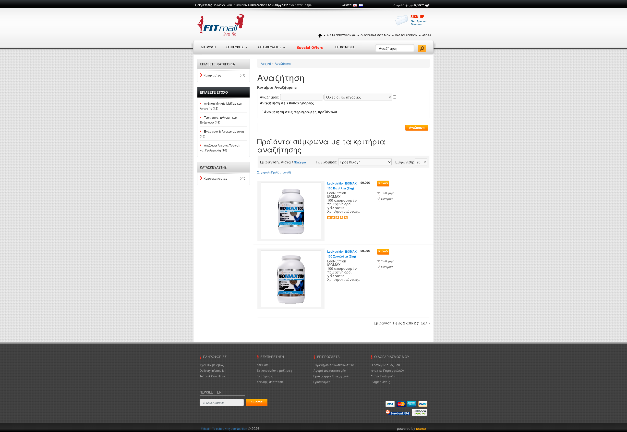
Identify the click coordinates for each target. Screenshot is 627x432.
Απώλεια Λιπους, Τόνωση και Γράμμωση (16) (220, 147)
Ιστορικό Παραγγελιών (387, 370)
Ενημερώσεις (380, 382)
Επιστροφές (266, 376)
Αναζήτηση (283, 63)
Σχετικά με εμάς (212, 365)
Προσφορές (322, 382)
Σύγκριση (387, 198)
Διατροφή (208, 47)
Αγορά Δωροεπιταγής (330, 370)
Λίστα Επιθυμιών (383, 376)
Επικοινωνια (344, 47)
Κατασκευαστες (215, 178)
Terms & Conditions (213, 376)
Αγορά (426, 35)
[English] (355, 5)
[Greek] (361, 5)
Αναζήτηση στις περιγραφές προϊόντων (300, 111)
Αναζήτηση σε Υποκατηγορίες (287, 102)
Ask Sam (262, 365)
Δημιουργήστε (278, 5)
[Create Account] (412, 23)
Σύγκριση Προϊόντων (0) (274, 172)
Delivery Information (213, 370)
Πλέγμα (300, 162)
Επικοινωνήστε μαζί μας (274, 370)
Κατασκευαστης (269, 47)
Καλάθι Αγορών (406, 35)
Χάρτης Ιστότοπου (270, 382)
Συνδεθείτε (257, 5)
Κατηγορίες (212, 75)
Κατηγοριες (234, 47)
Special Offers (310, 47)
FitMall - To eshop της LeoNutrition (224, 428)
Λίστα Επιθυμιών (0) (341, 35)
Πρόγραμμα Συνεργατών (332, 376)
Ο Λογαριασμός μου (375, 35)
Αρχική (266, 63)
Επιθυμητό (387, 193)
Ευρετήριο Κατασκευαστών (334, 365)
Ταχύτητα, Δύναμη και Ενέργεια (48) (218, 119)
